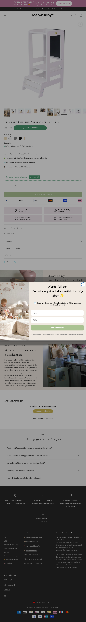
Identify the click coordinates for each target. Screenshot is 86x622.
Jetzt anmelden (57, 327)
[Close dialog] (83, 284)
